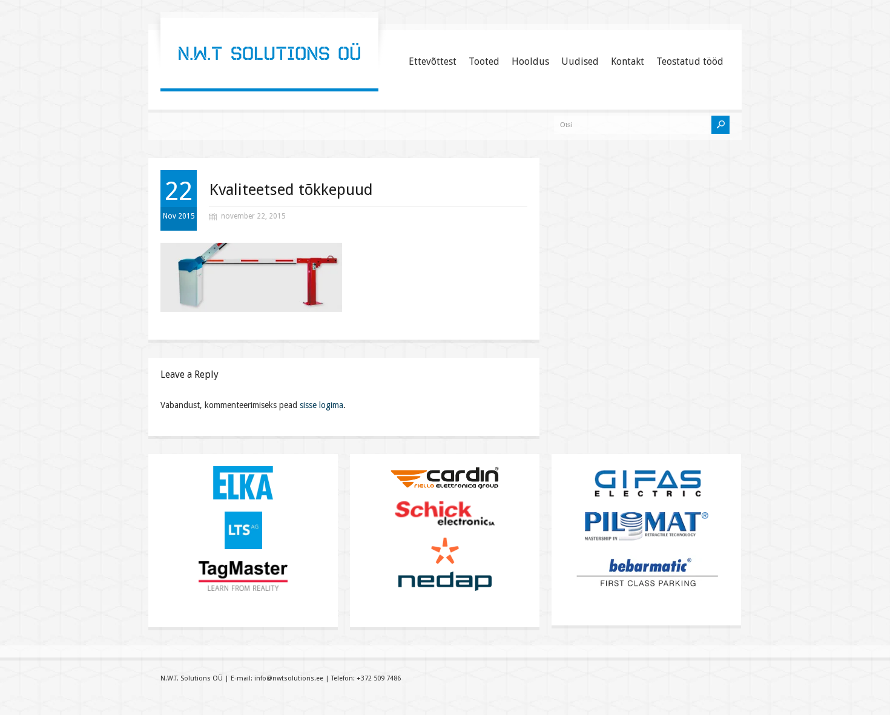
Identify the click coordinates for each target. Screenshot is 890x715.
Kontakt (627, 61)
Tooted (484, 61)
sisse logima (321, 405)
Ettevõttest (433, 61)
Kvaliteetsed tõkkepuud (291, 189)
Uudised (580, 61)
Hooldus (530, 61)
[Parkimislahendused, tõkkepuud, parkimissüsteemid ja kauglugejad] (269, 76)
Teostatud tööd (690, 61)
